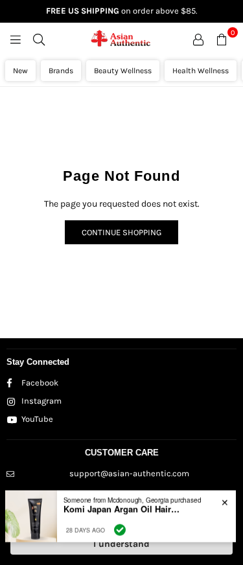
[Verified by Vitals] (120, 529)
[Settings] (198, 39)
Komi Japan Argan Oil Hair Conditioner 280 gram (122, 508)
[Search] (39, 39)
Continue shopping (121, 232)
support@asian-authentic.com (129, 473)
